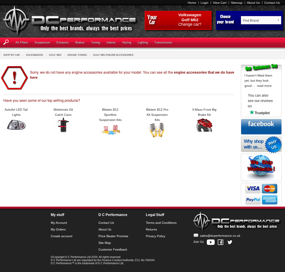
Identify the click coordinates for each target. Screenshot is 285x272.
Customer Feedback (112, 249)
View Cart (219, 2)
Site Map (104, 243)
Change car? (189, 24)
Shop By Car (11, 55)
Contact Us (272, 2)
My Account (59, 222)
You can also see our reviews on (260, 100)
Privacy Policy (155, 236)
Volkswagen (189, 15)
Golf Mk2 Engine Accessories (113, 55)
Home (192, 2)
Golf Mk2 (55, 55)
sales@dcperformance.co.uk (220, 235)
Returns (151, 229)
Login (204, 2)
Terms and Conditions (161, 222)
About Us (253, 2)
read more (264, 85)
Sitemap (236, 2)
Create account (61, 236)
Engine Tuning (77, 55)
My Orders (58, 229)
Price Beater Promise (113, 236)
